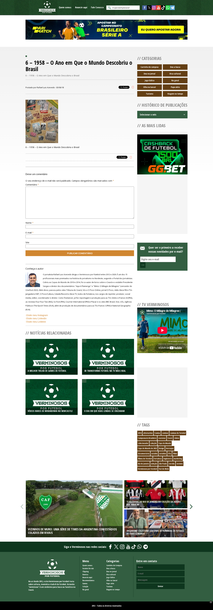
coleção (153, 443)
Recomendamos (88, 580)
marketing (178, 458)
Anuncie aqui (81, 7)
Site (27, 242)
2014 (139, 433)
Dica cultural (175, 73)
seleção (154, 463)
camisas (165, 433)
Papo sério (175, 87)
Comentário (32, 184)
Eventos (85, 574)
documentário (143, 453)
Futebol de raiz (88, 568)
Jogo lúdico (149, 80)
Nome (29, 222)
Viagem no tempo (175, 93)
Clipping (85, 571)
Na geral (175, 80)
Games (84, 583)
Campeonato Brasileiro (147, 438)
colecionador (143, 443)
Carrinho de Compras (114, 565)
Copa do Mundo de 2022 (147, 448)
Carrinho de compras (150, 67)
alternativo (148, 433)
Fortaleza (158, 458)
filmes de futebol (145, 458)
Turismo (149, 93)
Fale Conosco (97, 7)
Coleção (85, 586)
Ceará (170, 438)
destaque (170, 448)
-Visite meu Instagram (37, 315)
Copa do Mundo (164, 443)
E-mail (29, 232)
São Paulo (163, 463)
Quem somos (65, 7)
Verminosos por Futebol (147, 469)
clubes (176, 438)
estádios (162, 453)
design (161, 448)
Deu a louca (175, 67)
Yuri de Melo (164, 469)
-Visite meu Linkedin (36, 318)
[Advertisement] (162, 207)
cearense (162, 438)
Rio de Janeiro (143, 463)
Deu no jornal (149, 73)
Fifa (169, 453)
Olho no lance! (149, 87)
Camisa (157, 433)
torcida (172, 463)
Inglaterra (167, 458)
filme (175, 453)
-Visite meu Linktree (36, 322)
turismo (179, 463)
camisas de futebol (177, 433)
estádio (154, 453)
